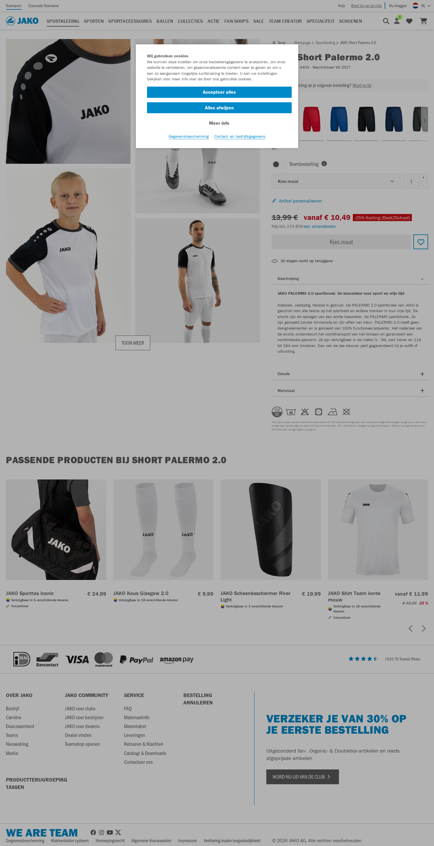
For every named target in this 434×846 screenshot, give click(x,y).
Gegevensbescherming (189, 136)
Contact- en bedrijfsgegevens (239, 136)
